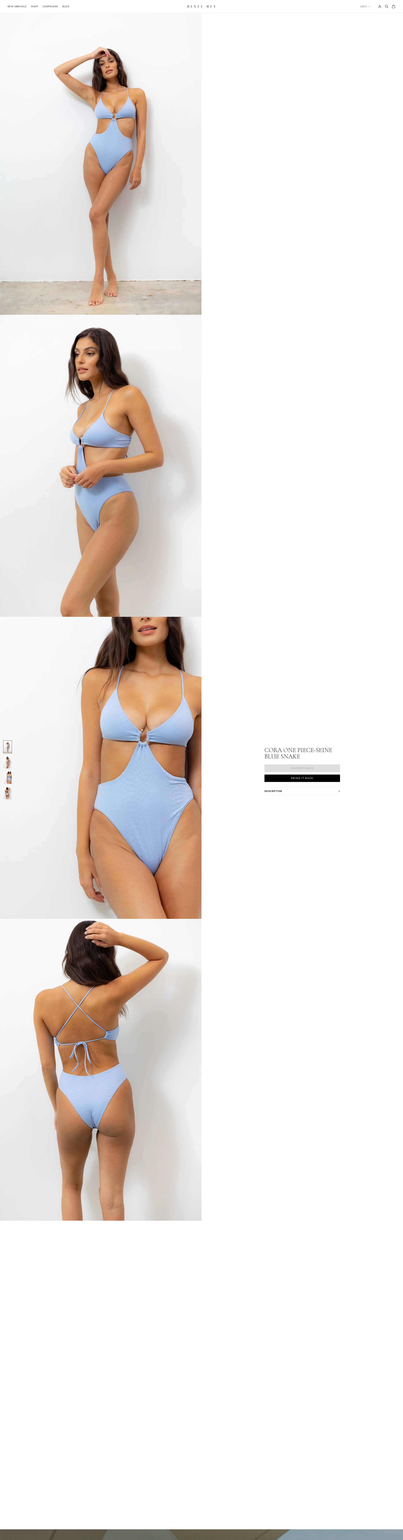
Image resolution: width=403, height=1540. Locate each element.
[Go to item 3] (7, 777)
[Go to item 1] (7, 746)
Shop (34, 6)
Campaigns (50, 6)
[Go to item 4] (7, 793)
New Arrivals (17, 6)
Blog (65, 6)
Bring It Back (302, 778)
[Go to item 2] (7, 762)
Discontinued (302, 768)
